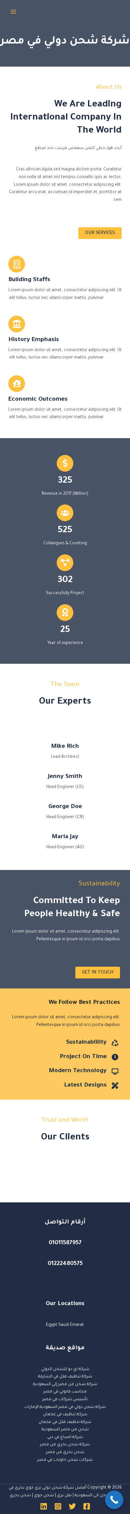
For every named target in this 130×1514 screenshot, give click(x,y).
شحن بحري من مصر (65, 1452)
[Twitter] (72, 1506)
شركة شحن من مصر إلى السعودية (65, 1384)
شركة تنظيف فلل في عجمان (65, 1422)
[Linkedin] (43, 1506)
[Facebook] (86, 1506)
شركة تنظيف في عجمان (65, 1414)
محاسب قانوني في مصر (65, 1391)
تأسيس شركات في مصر (65, 1399)
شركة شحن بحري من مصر (65, 1444)
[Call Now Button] (114, 1500)
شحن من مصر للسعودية (65, 1429)
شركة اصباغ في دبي (65, 1437)
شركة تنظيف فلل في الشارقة (65, 1376)
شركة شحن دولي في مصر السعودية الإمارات (65, 1407)
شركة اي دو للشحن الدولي (65, 1369)
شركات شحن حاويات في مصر (65, 1460)
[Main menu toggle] (13, 12)
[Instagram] (58, 1506)
